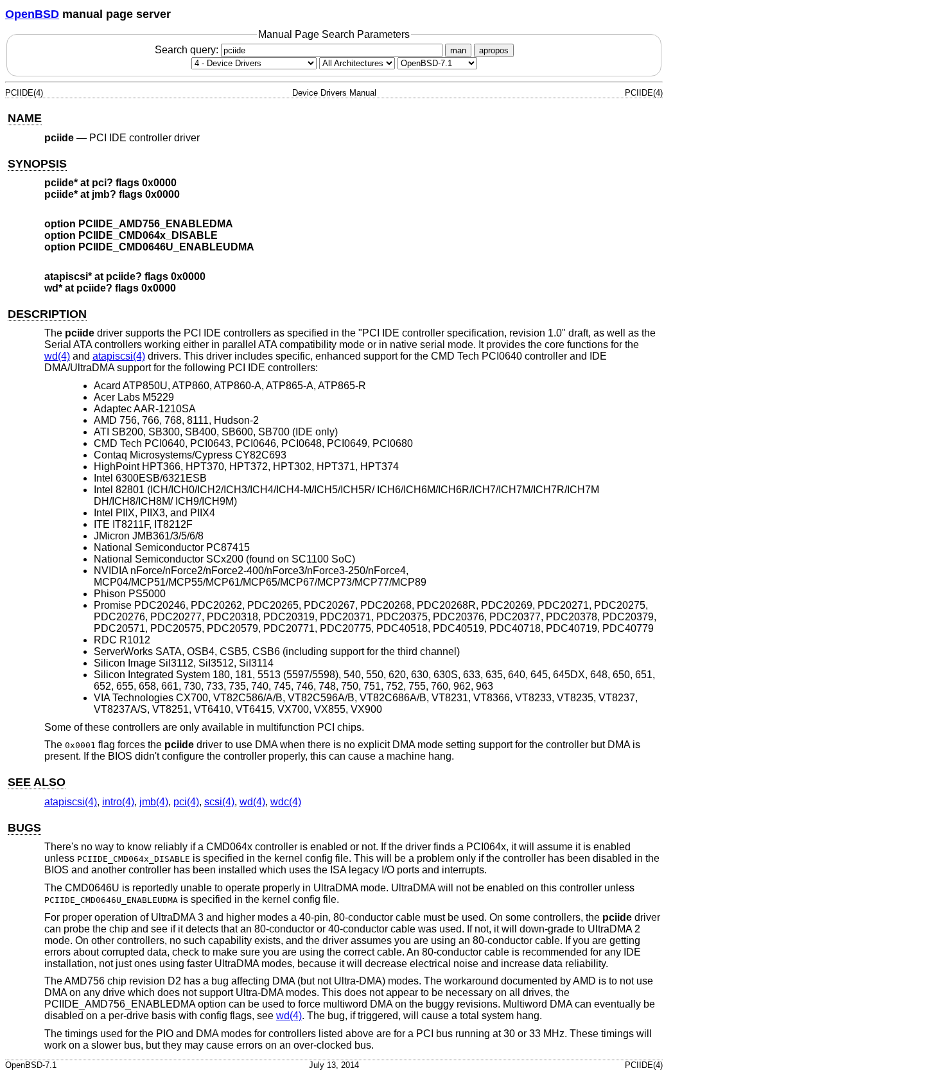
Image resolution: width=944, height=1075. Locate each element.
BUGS (24, 827)
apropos (494, 50)
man (458, 50)
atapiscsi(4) (118, 356)
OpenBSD (32, 14)
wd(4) (57, 356)
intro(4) (118, 801)
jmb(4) (153, 801)
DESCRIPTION (47, 314)
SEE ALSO (37, 782)
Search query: (188, 49)
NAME (25, 118)
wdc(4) (285, 801)
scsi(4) (219, 801)
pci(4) (186, 801)
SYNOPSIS (37, 163)
